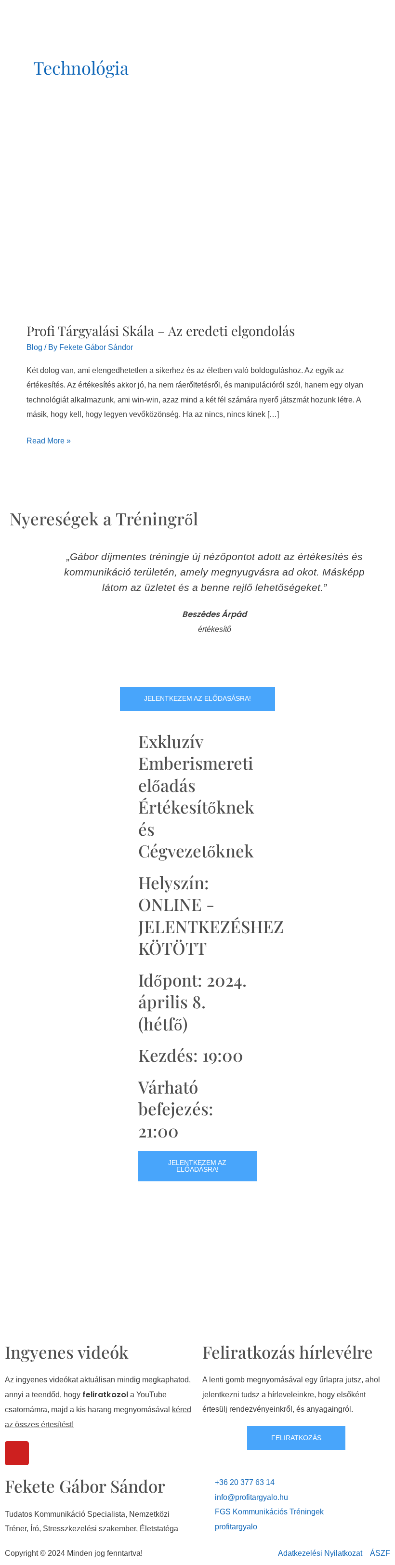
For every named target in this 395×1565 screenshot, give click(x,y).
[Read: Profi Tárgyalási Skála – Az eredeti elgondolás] (171, 213)
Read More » (48, 439)
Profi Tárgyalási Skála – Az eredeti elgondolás (160, 330)
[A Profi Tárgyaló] (57, 11)
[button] (19, 608)
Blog (34, 347)
